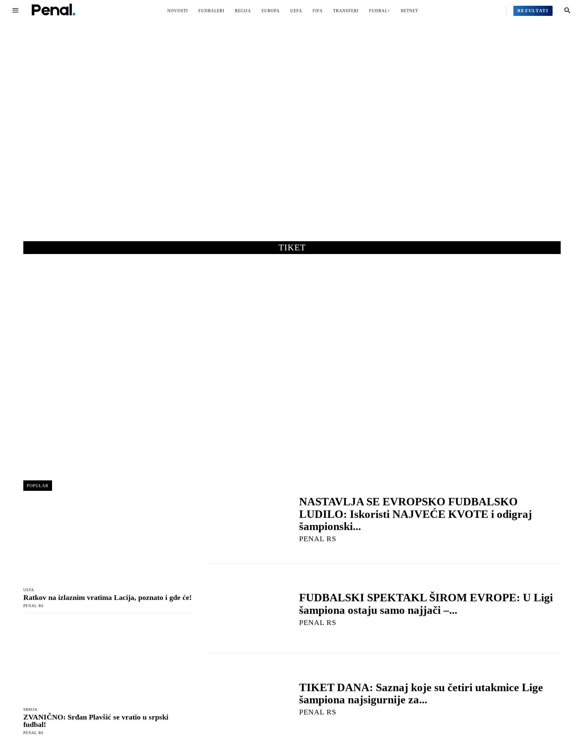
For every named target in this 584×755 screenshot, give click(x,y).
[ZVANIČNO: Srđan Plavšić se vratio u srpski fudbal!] (107, 661)
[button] (567, 11)
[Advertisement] (292, 138)
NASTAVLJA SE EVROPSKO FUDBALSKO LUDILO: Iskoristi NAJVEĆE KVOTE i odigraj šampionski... (415, 514)
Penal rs (33, 606)
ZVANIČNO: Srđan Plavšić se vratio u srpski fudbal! (95, 721)
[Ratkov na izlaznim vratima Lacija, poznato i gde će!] (107, 542)
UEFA (28, 590)
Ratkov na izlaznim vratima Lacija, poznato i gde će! (107, 597)
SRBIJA (30, 709)
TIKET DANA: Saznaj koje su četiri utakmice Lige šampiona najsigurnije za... (421, 693)
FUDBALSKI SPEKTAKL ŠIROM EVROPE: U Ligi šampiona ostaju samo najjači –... (426, 604)
